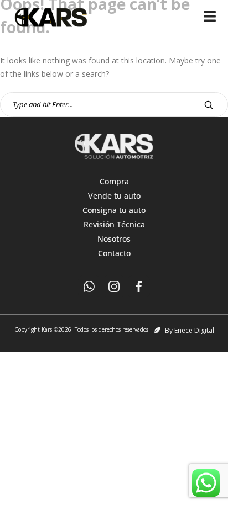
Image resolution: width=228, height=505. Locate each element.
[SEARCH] (208, 104)
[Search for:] (114, 104)
